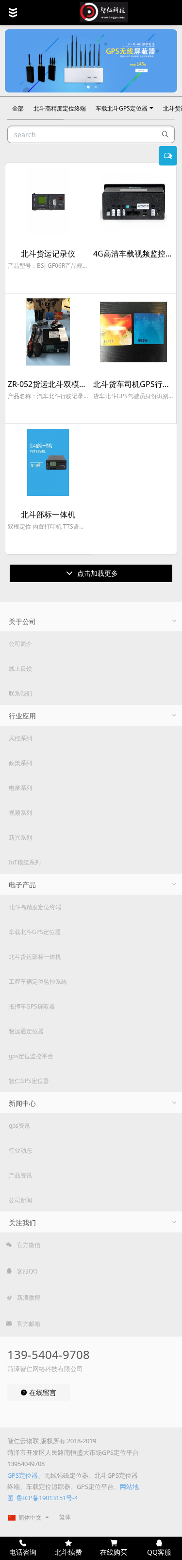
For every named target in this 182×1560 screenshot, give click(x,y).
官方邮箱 (28, 1324)
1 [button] (89, 87)
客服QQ (26, 1271)
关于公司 (22, 621)
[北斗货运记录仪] (48, 201)
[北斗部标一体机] (48, 462)
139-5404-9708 (48, 1354)
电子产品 (22, 884)
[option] (91, 60)
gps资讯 (19, 1125)
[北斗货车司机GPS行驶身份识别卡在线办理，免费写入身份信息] (133, 332)
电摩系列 (20, 788)
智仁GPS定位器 (29, 1081)
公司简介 (20, 644)
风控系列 (20, 738)
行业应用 (22, 715)
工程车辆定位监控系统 (38, 981)
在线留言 (41, 1392)
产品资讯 (20, 1175)
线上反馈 (20, 668)
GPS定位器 (22, 1475)
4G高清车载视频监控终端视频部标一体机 (133, 253)
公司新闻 (20, 1200)
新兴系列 (20, 837)
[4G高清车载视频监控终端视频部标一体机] (133, 201)
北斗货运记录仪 (48, 253)
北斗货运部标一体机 (35, 957)
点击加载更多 (96, 573)
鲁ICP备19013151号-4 (47, 1497)
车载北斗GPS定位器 (122, 108)
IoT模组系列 (25, 862)
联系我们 (20, 693)
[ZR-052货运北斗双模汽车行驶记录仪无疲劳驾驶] (48, 332)
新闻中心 (22, 1103)
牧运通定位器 (26, 1031)
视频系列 (20, 812)
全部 (18, 108)
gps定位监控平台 (31, 1056)
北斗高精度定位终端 (59, 108)
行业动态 (20, 1150)
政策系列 (20, 763)
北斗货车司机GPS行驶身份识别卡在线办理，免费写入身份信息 (133, 384)
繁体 (65, 1517)
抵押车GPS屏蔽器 (32, 1006)
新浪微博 (28, 1297)
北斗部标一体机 (48, 514)
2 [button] (96, 87)
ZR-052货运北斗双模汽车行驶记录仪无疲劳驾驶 (48, 384)
